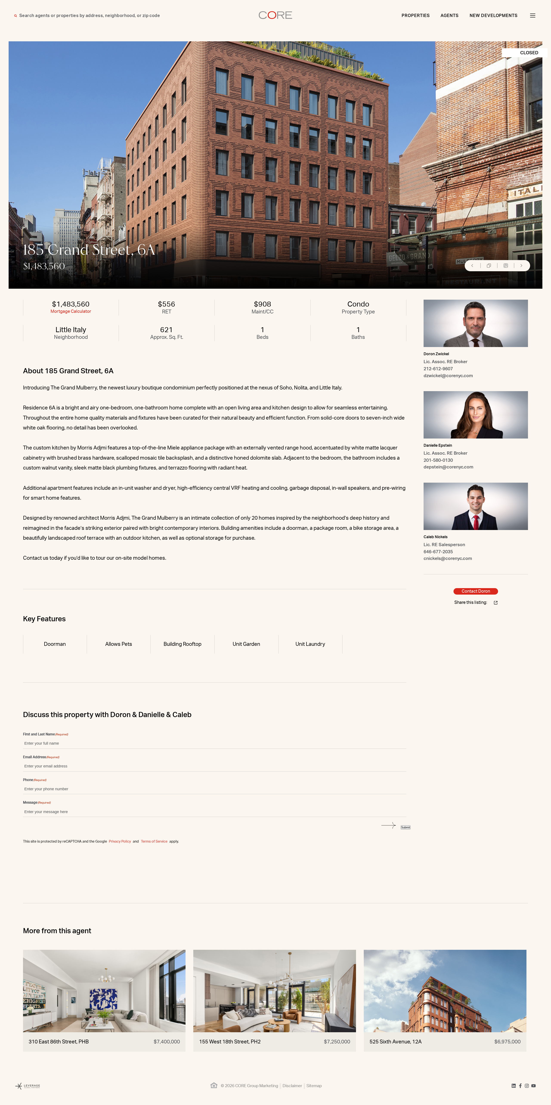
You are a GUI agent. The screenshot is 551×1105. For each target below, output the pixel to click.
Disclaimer (292, 1086)
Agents (450, 16)
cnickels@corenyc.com (448, 558)
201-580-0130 (438, 460)
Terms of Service (154, 841)
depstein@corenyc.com (448, 467)
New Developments (494, 16)
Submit (405, 827)
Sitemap (314, 1086)
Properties (416, 16)
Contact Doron (476, 591)
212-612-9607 (438, 369)
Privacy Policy (120, 841)
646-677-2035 (438, 552)
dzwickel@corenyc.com (448, 375)
